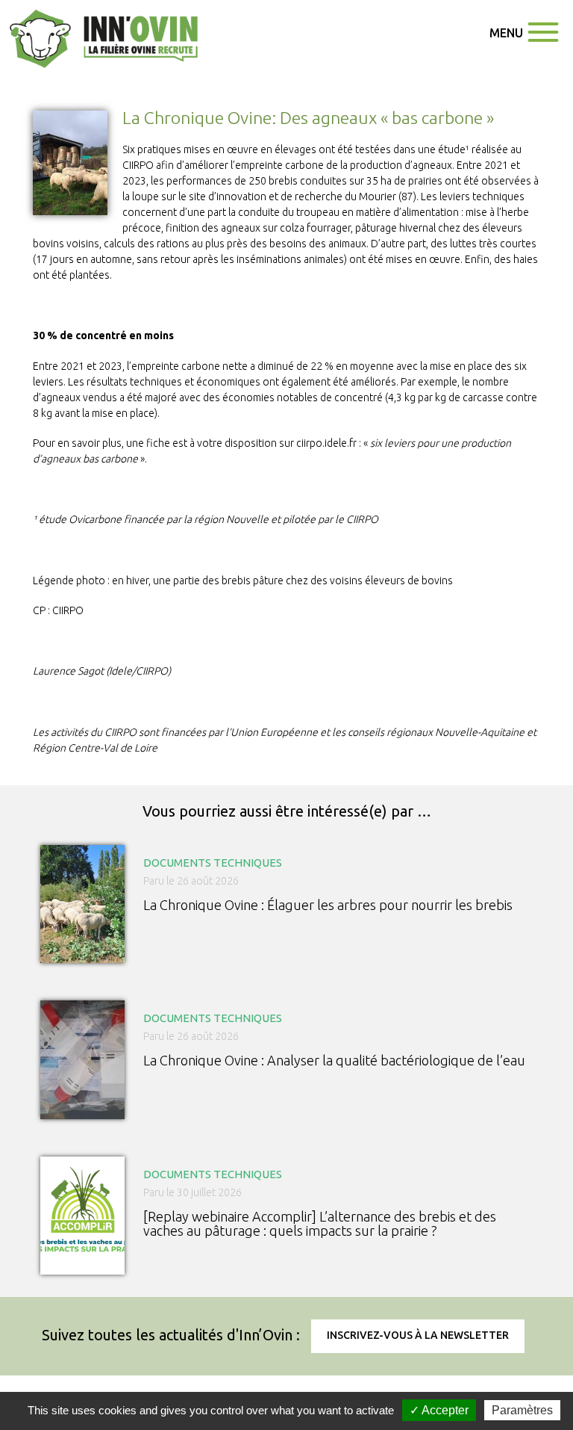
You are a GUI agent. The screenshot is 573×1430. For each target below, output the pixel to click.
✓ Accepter (439, 1410)
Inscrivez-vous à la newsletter (418, 1335)
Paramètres (522, 1410)
